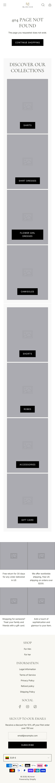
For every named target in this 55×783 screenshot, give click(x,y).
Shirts (27, 125)
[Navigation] (4, 4)
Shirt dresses (27, 180)
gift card (27, 520)
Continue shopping (27, 42)
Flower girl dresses (27, 234)
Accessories (27, 464)
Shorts (27, 353)
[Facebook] (19, 706)
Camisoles (27, 291)
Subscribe (27, 745)
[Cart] (49, 4)
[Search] (42, 4)
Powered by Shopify (27, 779)
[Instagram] (27, 706)
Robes (27, 409)
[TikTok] (35, 706)
